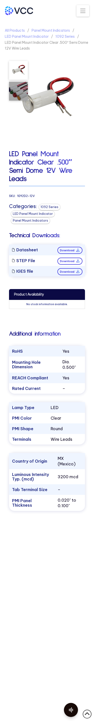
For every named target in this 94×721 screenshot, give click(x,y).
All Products (15, 30)
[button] (82, 11)
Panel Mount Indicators (51, 30)
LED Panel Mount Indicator (27, 36)
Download (67, 250)
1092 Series (65, 36)
